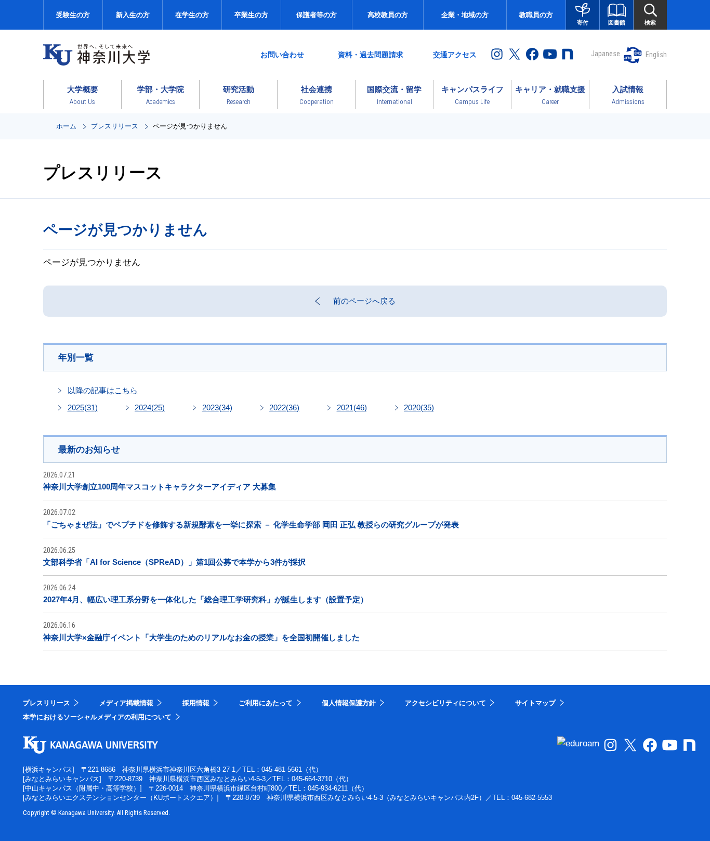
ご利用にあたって (266, 703)
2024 (150, 407)
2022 (284, 407)
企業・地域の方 (465, 15)
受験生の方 (73, 15)
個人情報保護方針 (349, 703)
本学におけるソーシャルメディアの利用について (97, 717)
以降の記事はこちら (103, 390)
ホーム (66, 126)
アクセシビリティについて (445, 703)
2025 (83, 407)
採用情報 (195, 703)
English (656, 54)
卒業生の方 (251, 15)
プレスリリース (114, 126)
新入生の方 (133, 15)
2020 (419, 407)
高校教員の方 (387, 15)
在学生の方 (192, 15)
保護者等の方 (316, 15)
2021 (352, 407)
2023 (217, 407)
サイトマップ (535, 703)
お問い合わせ (282, 54)
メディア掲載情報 (126, 703)
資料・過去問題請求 (370, 54)
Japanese (605, 53)
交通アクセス (455, 54)
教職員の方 (536, 15)
